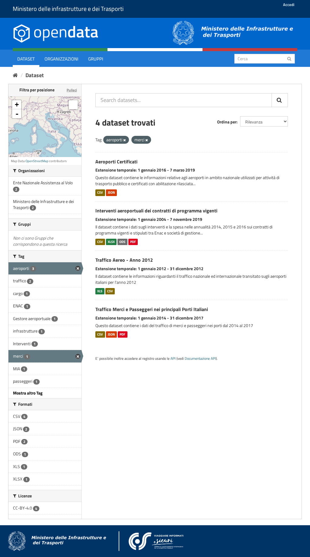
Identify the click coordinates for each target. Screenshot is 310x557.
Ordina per (226, 122)
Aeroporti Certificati (116, 161)
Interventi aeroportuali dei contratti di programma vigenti (156, 210)
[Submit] (289, 58)
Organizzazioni (61, 58)
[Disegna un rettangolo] (73, 104)
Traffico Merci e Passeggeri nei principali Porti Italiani (151, 309)
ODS (122, 241)
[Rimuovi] (124, 140)
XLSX (111, 241)
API (173, 358)
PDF (133, 241)
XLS (99, 291)
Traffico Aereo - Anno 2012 (124, 260)
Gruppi (95, 58)
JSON (111, 192)
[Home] (15, 75)
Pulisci (72, 90)
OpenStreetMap (36, 161)
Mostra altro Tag (27, 393)
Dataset (26, 58)
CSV (100, 192)
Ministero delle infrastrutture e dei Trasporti (68, 8)
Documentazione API (200, 358)
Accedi (288, 5)
